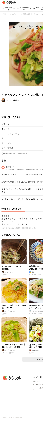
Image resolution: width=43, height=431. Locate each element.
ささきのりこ (8, 272)
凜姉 (33, 272)
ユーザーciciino (12, 100)
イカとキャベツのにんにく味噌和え (14, 267)
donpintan (35, 350)
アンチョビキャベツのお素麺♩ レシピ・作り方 (14, 345)
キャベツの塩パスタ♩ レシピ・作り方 (14, 306)
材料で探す (36, 381)
